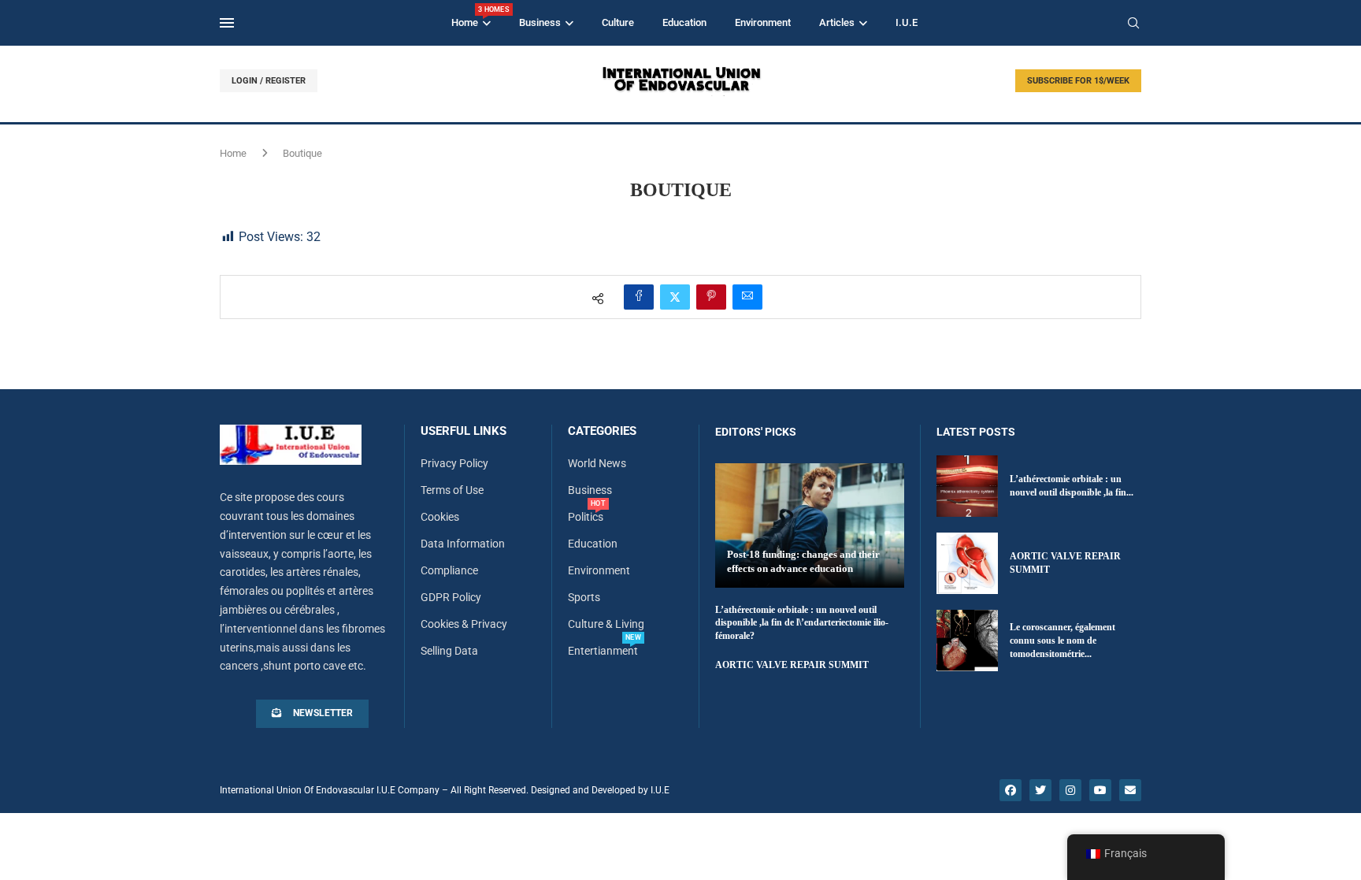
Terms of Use (452, 490)
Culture (618, 22)
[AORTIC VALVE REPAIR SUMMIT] (967, 563)
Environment (763, 22)
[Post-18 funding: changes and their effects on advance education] (809, 525)
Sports (584, 597)
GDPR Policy (451, 597)
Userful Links (463, 431)
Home (471, 17)
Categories (602, 431)
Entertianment (603, 650)
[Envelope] (1130, 790)
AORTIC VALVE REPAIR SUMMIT (792, 664)
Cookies (440, 516)
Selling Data (449, 650)
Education (684, 22)
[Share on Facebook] (639, 297)
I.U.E (907, 22)
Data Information (463, 543)
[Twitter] (1040, 790)
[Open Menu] (227, 23)
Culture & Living (606, 623)
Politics (585, 516)
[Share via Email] (747, 297)
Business (540, 22)
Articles (837, 22)
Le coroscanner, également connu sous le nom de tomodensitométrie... (1062, 640)
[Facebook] (1010, 790)
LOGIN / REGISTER (269, 81)
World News (597, 463)
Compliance (449, 570)
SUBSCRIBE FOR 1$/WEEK (1078, 81)
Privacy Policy (454, 463)
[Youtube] (1100, 790)
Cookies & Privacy (464, 623)
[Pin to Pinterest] (711, 297)
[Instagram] (1070, 790)
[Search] (1133, 23)
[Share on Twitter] (675, 297)
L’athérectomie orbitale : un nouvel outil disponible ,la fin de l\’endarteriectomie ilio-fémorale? (801, 623)
